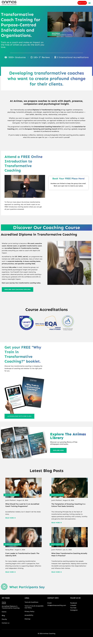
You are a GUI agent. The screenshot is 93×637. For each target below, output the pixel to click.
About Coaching (57, 495)
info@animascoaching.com (56, 605)
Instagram (74, 610)
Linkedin (73, 605)
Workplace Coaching (12, 544)
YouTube (73, 608)
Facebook (73, 603)
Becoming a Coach (11, 495)
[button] (89, 3)
